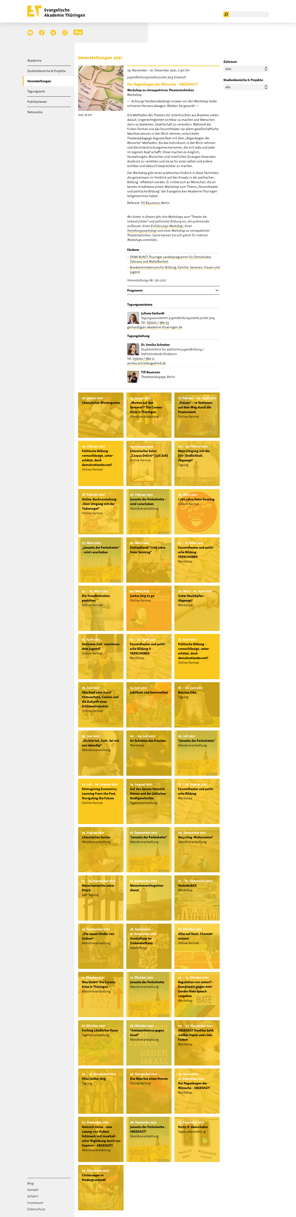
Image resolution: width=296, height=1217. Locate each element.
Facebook (42, 33)
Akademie (34, 60)
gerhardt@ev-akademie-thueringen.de (154, 327)
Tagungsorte (36, 91)
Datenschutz (36, 1209)
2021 (228, 69)
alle (227, 87)
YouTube (30, 33)
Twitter (53, 33)
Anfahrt (32, 1196)
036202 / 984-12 (143, 358)
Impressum (35, 1203)
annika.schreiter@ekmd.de (146, 363)
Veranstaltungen (39, 81)
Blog (78, 32)
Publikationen (37, 101)
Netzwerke (35, 112)
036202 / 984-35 (158, 322)
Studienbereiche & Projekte (46, 71)
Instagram (65, 33)
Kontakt (32, 1190)
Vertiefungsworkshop (142, 230)
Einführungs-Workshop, (167, 226)
